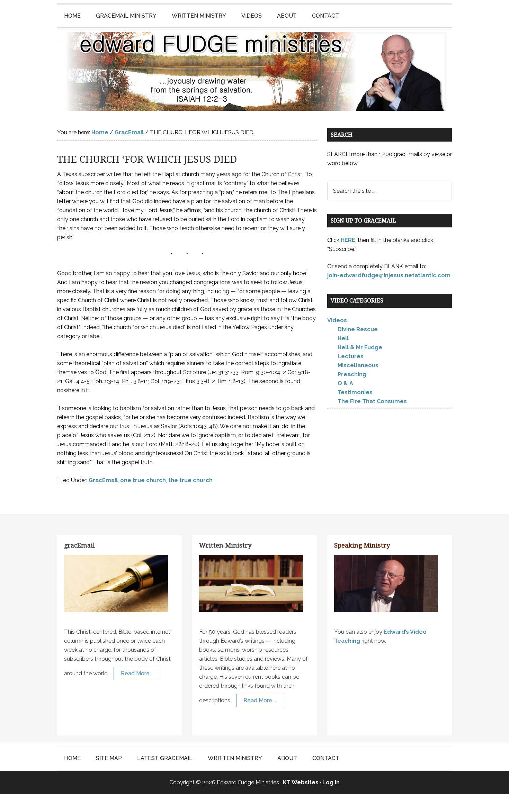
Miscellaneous (358, 365)
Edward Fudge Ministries (254, 71)
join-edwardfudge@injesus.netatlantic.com (388, 275)
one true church (143, 480)
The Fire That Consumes (372, 401)
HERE (348, 240)
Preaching (352, 374)
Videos (337, 320)
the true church (190, 480)
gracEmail (79, 545)
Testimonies (355, 392)
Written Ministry (225, 545)
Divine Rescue (358, 329)
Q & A (345, 383)
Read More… (136, 673)
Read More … (259, 700)
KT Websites (301, 782)
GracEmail (103, 480)
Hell (343, 338)
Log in (331, 782)
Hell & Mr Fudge (360, 347)
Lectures (351, 356)
